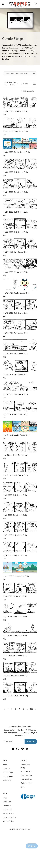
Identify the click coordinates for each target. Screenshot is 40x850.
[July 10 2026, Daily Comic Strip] (20, 467)
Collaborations (26, 783)
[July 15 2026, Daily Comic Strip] (20, 365)
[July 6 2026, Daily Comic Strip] (20, 547)
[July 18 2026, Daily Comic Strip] (20, 304)
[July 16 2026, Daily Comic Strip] (20, 345)
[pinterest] (22, 748)
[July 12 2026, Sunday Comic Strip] (20, 426)
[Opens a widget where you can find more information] (32, 846)
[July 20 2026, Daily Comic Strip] (20, 264)
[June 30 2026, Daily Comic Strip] (20, 667)
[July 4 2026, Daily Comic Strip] (20, 588)
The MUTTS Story (25, 766)
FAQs (5, 798)
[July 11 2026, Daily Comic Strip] (20, 447)
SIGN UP (31, 742)
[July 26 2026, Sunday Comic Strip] (20, 143)
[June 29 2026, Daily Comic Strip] (20, 687)
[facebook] (12, 748)
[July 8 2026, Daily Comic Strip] (20, 507)
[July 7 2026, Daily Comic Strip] (20, 527)
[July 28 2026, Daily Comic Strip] (20, 102)
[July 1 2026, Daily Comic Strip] (20, 647)
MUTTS (11, 829)
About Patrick (26, 771)
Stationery (7, 780)
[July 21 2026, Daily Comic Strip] (20, 243)
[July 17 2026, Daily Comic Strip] (20, 324)
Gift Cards (7, 802)
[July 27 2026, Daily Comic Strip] (20, 123)
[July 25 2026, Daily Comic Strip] (20, 164)
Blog (22, 787)
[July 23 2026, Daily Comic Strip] (20, 204)
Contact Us (7, 809)
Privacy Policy (8, 813)
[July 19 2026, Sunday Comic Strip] (20, 284)
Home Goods (8, 776)
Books (5, 765)
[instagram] (17, 748)
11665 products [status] (28, 91)
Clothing (6, 769)
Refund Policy (8, 821)
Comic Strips (8, 772)
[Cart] (35, 4)
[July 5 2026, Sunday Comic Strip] (20, 567)
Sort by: (10, 84)
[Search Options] (35, 73)
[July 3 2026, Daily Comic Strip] (20, 608)
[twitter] (27, 748)
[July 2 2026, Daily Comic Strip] (20, 628)
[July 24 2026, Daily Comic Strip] (20, 184)
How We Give (26, 779)
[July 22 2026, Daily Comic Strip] (20, 223)
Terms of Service (9, 817)
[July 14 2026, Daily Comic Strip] (20, 386)
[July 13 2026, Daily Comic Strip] (20, 406)
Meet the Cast (26, 775)
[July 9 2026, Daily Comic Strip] (20, 487)
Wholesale (7, 806)
